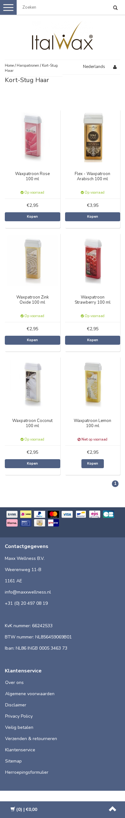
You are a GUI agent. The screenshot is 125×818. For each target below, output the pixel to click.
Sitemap (13, 761)
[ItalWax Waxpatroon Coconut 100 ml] (32, 383)
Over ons (14, 682)
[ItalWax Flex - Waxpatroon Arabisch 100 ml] (92, 136)
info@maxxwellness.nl (28, 592)
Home (9, 65)
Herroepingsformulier (26, 772)
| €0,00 (26, 809)
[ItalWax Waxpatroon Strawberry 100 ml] (92, 260)
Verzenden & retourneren (31, 739)
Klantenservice (20, 750)
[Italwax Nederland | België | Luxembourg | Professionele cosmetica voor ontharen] (62, 34)
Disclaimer (15, 705)
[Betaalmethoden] (62, 519)
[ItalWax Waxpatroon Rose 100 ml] (32, 136)
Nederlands (94, 67)
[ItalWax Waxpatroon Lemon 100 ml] (92, 383)
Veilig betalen (19, 727)
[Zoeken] (115, 8)
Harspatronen (28, 65)
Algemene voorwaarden (29, 694)
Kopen (32, 216)
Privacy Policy (19, 716)
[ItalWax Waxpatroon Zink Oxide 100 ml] (32, 260)
